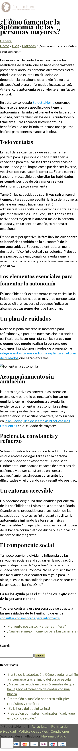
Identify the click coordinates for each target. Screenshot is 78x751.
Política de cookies (33, 731)
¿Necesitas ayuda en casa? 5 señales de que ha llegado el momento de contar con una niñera (41, 689)
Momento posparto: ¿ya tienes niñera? (36, 626)
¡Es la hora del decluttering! (28, 708)
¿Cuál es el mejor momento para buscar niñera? (42, 631)
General (6, 41)
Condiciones (60, 731)
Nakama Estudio (53, 736)
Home (4, 46)
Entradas (29, 46)
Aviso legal (40, 726)
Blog (15, 46)
